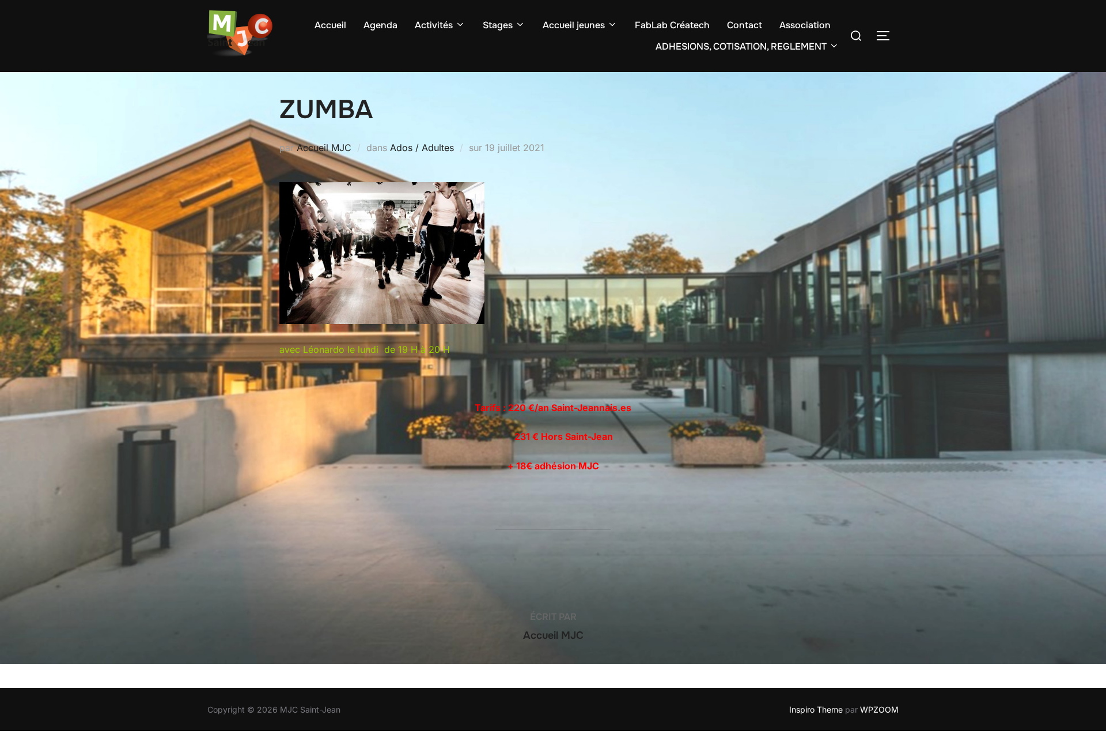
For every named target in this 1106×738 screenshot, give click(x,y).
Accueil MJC (324, 147)
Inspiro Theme (816, 709)
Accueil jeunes (574, 25)
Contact (744, 25)
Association (805, 25)
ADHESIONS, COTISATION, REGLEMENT (741, 46)
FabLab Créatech (672, 25)
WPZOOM (879, 709)
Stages (498, 25)
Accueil (330, 25)
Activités (434, 25)
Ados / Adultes (422, 147)
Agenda (380, 25)
